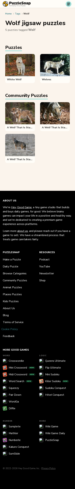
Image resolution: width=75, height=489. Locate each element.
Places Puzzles (12, 294)
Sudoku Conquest (55, 388)
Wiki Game (51, 426)
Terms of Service (13, 322)
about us (22, 231)
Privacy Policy (48, 468)
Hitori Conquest (54, 395)
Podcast (44, 259)
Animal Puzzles (12, 287)
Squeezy (14, 388)
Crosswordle (16, 361)
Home (8, 13)
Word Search (20, 381)
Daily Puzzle (10, 266)
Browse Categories (15, 273)
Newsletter (46, 273)
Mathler (13, 433)
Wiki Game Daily (55, 433)
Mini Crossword (21, 367)
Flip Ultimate (53, 367)
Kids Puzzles (11, 301)
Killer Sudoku (56, 381)
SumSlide (14, 453)
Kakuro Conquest (19, 447)
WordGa (14, 401)
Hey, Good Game (21, 207)
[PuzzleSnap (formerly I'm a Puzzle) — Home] (17, 3)
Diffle (12, 408)
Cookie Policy (9, 329)
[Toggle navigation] (68, 4)
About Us (9, 308)
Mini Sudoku (52, 374)
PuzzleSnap (52, 440)
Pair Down (15, 395)
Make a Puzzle (12, 259)
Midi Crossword (21, 374)
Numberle (15, 440)
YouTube (44, 266)
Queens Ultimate (55, 361)
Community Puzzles (15, 280)
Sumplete (15, 426)
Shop (42, 280)
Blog (6, 315)
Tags (17, 13)
